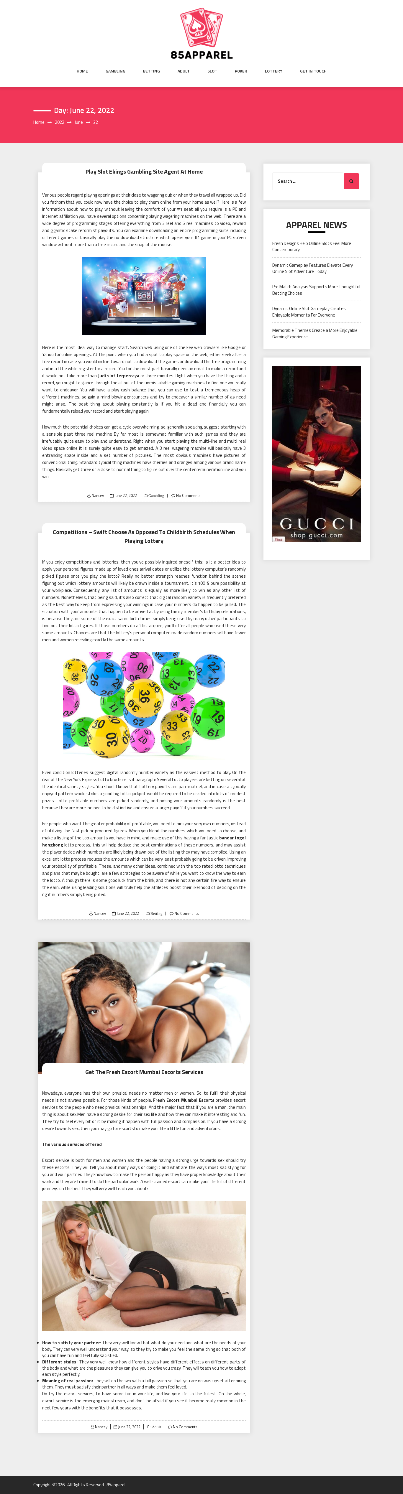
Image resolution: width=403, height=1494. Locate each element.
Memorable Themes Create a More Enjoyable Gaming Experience (315, 333)
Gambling (115, 71)
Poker (241, 71)
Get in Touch (313, 71)
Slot (212, 71)
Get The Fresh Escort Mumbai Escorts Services (144, 1071)
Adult (184, 71)
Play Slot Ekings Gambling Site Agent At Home (144, 171)
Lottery (273, 71)
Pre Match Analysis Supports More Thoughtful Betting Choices (316, 289)
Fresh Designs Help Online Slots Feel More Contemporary (311, 246)
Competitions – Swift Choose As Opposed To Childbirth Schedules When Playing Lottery (144, 536)
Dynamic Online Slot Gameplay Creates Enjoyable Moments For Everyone (309, 311)
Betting (151, 71)
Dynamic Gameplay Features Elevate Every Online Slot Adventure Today (312, 268)
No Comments (188, 495)
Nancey (97, 495)
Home (82, 71)
